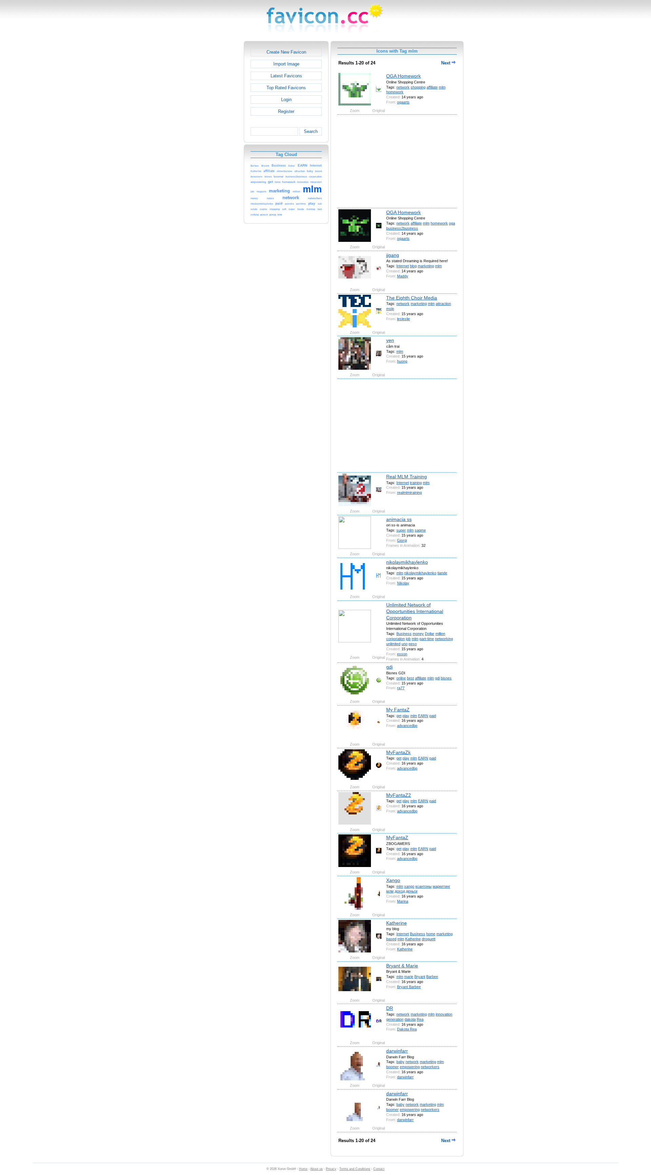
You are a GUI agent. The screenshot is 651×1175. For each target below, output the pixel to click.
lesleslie (403, 319)
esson (402, 654)
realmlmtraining (409, 492)
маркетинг (441, 886)
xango (409, 886)
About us (316, 1169)
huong (402, 361)
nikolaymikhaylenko (407, 562)
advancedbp (407, 726)
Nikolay (403, 583)
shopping (418, 87)
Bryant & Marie (402, 965)
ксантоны (423, 886)
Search (311, 131)
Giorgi (402, 540)
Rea (420, 1019)
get (398, 716)
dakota (410, 1019)
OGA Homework (403, 76)
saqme (420, 530)
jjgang (392, 255)
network (403, 87)
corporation (395, 639)
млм (390, 891)
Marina (402, 901)
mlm (442, 87)
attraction (443, 304)
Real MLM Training (406, 476)
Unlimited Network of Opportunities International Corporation (414, 611)
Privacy (331, 1169)
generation (394, 1019)
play (405, 716)
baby (400, 1062)
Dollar (429, 634)
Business (404, 634)
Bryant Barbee (409, 987)
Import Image (286, 63)
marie (408, 977)
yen (390, 340)
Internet (402, 266)
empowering (410, 1067)
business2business (402, 228)
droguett (428, 939)
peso (413, 644)
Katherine (396, 923)
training (416, 483)
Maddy (402, 276)
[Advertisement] (215, 143)
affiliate (432, 87)
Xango (393, 880)
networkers (430, 1067)
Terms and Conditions (354, 1169)
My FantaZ (398, 709)
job (408, 639)
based (391, 939)
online (401, 678)
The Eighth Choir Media (411, 298)
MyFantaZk (398, 752)
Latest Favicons (286, 75)
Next (446, 62)
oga (452, 223)
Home (303, 1169)
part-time (426, 639)
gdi (389, 667)
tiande (442, 573)
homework (394, 92)
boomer (392, 1067)
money (418, 634)
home (430, 934)
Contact (378, 1169)
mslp (390, 309)
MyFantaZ (397, 837)
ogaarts (403, 102)
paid (432, 716)
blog (413, 266)
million (440, 634)
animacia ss (399, 519)
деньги (411, 891)
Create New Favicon (286, 52)
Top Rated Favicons (286, 87)
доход (400, 891)
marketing (426, 266)
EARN (423, 716)
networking (444, 639)
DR (389, 1008)
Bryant (419, 977)
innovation (444, 1014)
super (401, 530)
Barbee (432, 977)
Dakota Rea (407, 1029)
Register (286, 111)
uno (404, 644)
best (410, 678)
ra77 (401, 688)
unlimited (393, 644)
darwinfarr (397, 1051)
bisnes (446, 678)
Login (286, 99)
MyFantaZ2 (398, 795)
